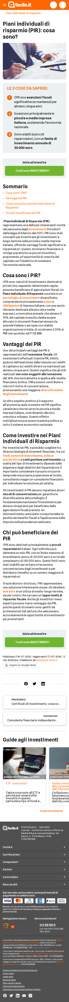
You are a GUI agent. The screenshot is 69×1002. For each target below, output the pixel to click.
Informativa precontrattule (14, 986)
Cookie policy (8, 977)
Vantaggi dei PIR (16, 198)
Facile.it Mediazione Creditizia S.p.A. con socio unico (40, 954)
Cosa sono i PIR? (16, 193)
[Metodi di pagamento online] (34, 900)
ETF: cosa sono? (16, 783)
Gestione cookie (9, 980)
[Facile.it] (19, 6)
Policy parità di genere (12, 983)
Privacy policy (8, 973)
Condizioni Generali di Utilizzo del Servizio (20, 970)
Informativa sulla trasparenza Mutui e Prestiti (22, 989)
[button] (4, 5)
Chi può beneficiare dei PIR (23, 213)
